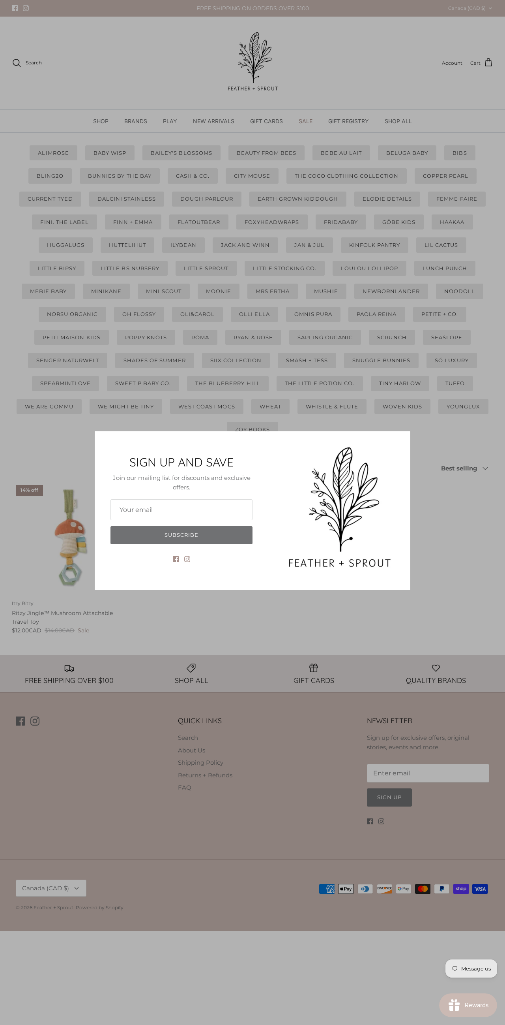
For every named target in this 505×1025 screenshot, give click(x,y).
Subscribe (181, 535)
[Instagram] (187, 559)
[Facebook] (176, 559)
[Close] (400, 441)
